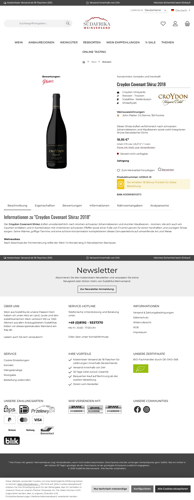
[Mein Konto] (175, 23)
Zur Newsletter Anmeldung (97, 289)
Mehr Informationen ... (28, 484)
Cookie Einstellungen (16, 360)
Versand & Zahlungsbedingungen (153, 312)
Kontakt (8, 365)
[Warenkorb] (186, 23)
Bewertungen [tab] (72, 205)
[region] (56, 131)
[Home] (84, 62)
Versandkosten (63, 462)
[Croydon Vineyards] (173, 100)
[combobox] (34, 23)
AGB (136, 327)
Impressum (140, 332)
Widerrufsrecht (142, 322)
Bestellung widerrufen (17, 380)
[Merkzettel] (163, 23)
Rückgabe (10, 375)
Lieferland (137, 10)
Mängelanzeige (13, 370)
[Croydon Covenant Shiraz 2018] (56, 131)
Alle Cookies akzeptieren (173, 488)
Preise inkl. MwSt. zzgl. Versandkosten (136, 147)
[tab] (17, 205)
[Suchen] (68, 23)
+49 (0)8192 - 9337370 (85, 322)
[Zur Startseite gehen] (97, 23)
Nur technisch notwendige (110, 488)
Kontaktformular (99, 336)
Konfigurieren (142, 488)
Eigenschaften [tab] (45, 205)
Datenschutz (140, 317)
